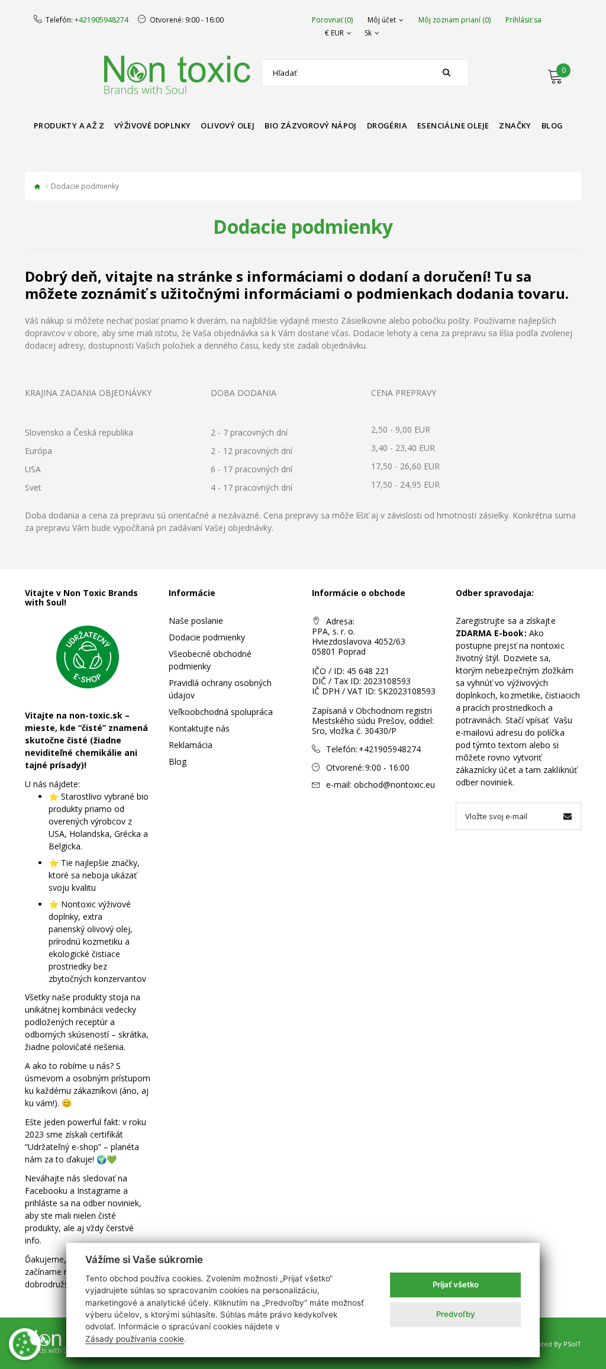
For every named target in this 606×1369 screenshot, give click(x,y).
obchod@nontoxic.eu (394, 784)
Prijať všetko (456, 1284)
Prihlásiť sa (523, 20)
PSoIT (572, 1343)
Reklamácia (190, 744)
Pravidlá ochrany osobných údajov (220, 689)
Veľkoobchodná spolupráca (221, 711)
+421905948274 (101, 20)
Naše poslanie (196, 620)
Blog (177, 761)
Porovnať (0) (332, 20)
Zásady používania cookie (134, 1339)
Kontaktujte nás (199, 728)
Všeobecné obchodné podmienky (210, 660)
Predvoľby (455, 1314)
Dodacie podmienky (207, 637)
